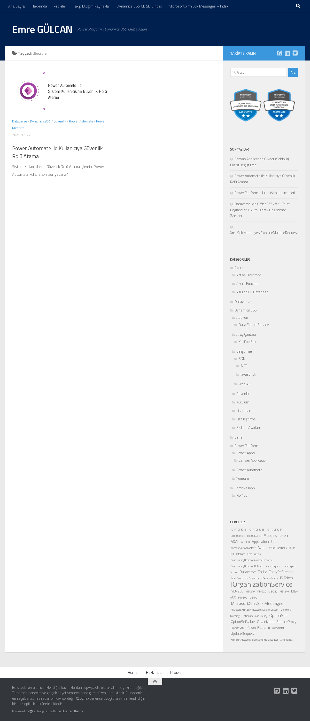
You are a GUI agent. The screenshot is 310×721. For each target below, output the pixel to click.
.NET (243, 366)
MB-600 (242, 598)
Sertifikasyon (244, 488)
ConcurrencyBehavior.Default (247, 566)
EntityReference (281, 572)
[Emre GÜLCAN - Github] (279, 53)
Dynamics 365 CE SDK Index (139, 6)
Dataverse (19, 121)
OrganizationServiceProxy (276, 621)
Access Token (276, 535)
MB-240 (284, 591)
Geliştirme (244, 351)
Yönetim (242, 478)
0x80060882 (238, 536)
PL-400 (241, 495)
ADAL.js (245, 542)
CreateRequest (272, 566)
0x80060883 (254, 536)
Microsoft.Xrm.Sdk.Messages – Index (198, 6)
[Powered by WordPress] (31, 711)
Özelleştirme (246, 419)
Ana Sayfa (16, 6)
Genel (238, 437)
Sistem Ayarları (248, 427)
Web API (245, 384)
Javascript (248, 374)
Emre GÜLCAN (42, 29)
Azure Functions (248, 283)
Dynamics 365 (40, 121)
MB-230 (273, 591)
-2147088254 (274, 529)
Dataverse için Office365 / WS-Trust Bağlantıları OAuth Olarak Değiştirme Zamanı (260, 210)
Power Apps (245, 453)
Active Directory (248, 275)
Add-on (242, 317)
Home (132, 672)
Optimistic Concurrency (254, 616)
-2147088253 (256, 529)
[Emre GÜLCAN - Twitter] (295, 53)
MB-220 (261, 591)
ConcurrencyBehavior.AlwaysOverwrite (252, 560)
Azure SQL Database (252, 292)
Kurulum (242, 402)
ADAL (235, 541)
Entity (262, 572)
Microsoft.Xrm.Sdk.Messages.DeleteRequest (254, 610)
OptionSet (278, 615)
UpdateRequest (243, 633)
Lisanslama (245, 410)
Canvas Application (253, 460)
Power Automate (81, 121)
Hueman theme (72, 711)
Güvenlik (60, 121)
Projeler (60, 6)
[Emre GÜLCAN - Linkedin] (287, 53)
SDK (242, 358)
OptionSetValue (243, 621)
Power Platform (246, 445)
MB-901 (254, 598)
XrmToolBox (247, 341)
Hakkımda (39, 6)
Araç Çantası (246, 334)
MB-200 (237, 591)
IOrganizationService (262, 584)
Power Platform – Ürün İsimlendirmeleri (264, 193)
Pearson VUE (237, 628)
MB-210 (250, 591)
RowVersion (278, 628)
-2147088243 (239, 529)
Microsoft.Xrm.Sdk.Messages (257, 603)
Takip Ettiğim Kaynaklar (91, 6)
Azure (238, 268)
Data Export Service (254, 324)
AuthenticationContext (243, 548)
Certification (254, 554)
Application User (264, 541)
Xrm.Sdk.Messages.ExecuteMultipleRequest (254, 640)
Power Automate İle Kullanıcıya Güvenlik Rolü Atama (57, 152)
